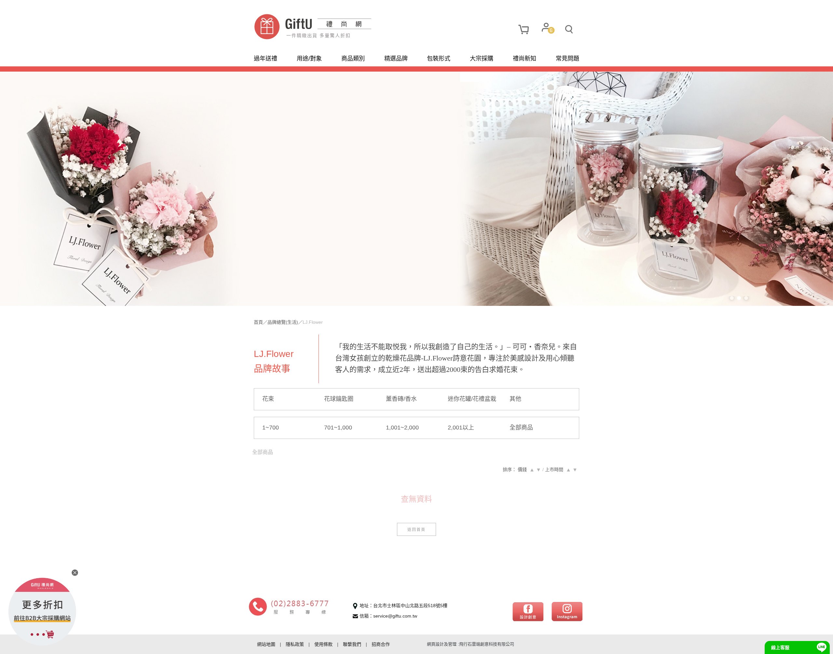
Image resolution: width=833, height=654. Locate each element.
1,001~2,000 (402, 427)
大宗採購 (481, 58)
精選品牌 (396, 58)
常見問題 (567, 58)
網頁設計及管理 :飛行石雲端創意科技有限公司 (470, 644)
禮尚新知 (524, 58)
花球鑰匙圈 (338, 399)
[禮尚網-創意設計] (527, 611)
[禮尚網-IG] (567, 611)
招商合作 (381, 644)
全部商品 (521, 427)
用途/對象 (309, 58)
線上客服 (780, 647)
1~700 (270, 427)
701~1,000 (338, 427)
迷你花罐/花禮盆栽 (472, 399)
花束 (268, 399)
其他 (515, 399)
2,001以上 (461, 427)
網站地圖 (266, 644)
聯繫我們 (352, 644)
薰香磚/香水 (401, 399)
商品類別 (353, 58)
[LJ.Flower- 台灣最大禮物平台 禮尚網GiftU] (335, 27)
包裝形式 (438, 58)
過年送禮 (265, 58)
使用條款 (323, 644)
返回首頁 (416, 529)
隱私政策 (295, 644)
